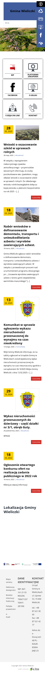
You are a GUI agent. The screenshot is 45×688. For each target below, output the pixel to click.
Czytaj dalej (36, 197)
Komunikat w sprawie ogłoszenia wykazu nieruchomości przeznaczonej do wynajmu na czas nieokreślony (19, 334)
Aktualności (19, 155)
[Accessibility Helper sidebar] (41, 4)
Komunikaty (20, 347)
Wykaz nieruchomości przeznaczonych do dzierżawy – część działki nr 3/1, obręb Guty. (21, 421)
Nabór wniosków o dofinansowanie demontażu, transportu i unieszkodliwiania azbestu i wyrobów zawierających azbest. (21, 235)
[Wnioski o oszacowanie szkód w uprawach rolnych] (27, 132)
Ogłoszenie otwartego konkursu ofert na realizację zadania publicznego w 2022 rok (20, 470)
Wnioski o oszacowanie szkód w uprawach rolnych (20, 148)
